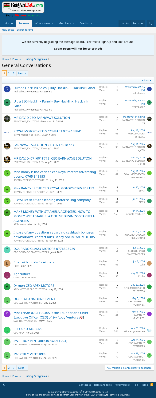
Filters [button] (145, 80)
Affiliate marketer (23, 224)
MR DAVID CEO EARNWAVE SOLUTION (42, 117)
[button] (53, 23)
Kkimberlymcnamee (134, 331)
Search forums (25, 29)
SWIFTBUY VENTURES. (25, 321)
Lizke (16, 266)
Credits (84, 23)
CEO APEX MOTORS (28, 329)
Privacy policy (122, 384)
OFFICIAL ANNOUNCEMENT (34, 299)
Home (9, 23)
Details (126, 394)
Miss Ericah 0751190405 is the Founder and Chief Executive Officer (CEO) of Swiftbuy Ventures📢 (51, 315)
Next (21, 73)
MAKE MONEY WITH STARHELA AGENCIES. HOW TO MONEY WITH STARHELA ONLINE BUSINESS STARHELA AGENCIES (54, 216)
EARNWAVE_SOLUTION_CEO (29, 148)
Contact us (85, 384)
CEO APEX (19, 332)
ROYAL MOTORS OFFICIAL (27, 135)
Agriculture (22, 274)
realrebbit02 (20, 109)
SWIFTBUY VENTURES (29, 354)
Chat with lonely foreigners (34, 262)
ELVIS (142, 190)
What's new (42, 23)
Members (64, 23)
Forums (23, 23)
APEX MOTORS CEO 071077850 (30, 289)
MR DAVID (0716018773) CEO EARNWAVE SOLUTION (53, 158)
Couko (17, 277)
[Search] (150, 23)
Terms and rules (103, 384)
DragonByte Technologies (109, 394)
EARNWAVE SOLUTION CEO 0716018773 (44, 145)
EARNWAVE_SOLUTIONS (26, 121)
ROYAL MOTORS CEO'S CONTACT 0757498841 (48, 131)
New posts (8, 29)
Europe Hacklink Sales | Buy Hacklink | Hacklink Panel (54, 88)
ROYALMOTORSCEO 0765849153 (31, 180)
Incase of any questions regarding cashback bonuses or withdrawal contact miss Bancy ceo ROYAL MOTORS (54, 234)
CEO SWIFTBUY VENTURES (28, 302)
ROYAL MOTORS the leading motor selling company (52, 200)
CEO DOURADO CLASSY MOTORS (31, 252)
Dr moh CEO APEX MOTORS (34, 285)
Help (135, 384)
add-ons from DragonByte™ (69, 394)
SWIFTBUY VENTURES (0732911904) (40, 340)
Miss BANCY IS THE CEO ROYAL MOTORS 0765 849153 (54, 188)
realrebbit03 (20, 91)
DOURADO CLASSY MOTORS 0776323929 (44, 248)
